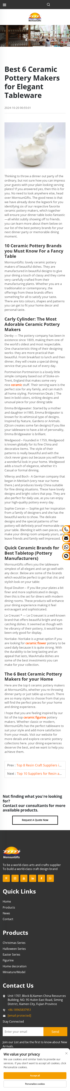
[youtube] (23, 878)
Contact (8, 919)
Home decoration (15, 966)
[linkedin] (32, 878)
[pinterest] (6, 878)
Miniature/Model (14, 972)
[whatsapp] (50, 878)
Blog (42, 39)
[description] (12, 852)
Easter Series (11, 955)
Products (9, 907)
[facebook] (41, 878)
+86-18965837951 (19, 1010)
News (6, 913)
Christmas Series (14, 943)
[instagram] (15, 878)
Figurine (8, 960)
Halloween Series (14, 949)
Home (32, 39)
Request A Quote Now (35, 820)
